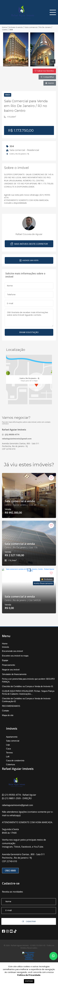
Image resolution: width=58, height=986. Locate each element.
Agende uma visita (30, 260)
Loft (7, 756)
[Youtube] (11, 931)
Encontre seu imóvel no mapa (15, 656)
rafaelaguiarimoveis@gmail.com (16, 439)
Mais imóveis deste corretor (31, 244)
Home (4, 27)
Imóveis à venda (16, 27)
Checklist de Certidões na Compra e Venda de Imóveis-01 (27, 686)
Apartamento (11, 737)
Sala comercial (31, 27)
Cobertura (10, 764)
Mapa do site (7, 715)
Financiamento (8, 665)
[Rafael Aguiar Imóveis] (21, 12)
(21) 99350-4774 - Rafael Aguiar (20, 794)
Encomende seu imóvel (12, 651)
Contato (5, 710)
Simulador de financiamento (14, 674)
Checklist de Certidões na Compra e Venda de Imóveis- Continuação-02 (26, 699)
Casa (8, 748)
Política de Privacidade (28, 975)
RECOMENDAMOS (11, 706)
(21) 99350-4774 (11, 434)
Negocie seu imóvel (10, 669)
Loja (8, 745)
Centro (5, 30)
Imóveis (5, 647)
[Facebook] (3, 931)
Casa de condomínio (15, 760)
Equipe (5, 660)
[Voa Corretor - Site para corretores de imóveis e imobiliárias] (29, 960)
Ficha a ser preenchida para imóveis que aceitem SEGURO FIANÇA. (28, 680)
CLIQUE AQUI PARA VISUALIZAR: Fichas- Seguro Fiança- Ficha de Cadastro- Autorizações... (28, 692)
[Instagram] (7, 931)
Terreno (9, 752)
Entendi (29, 981)
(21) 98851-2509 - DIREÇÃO (18, 798)
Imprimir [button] (51, 83)
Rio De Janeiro (45, 27)
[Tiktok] (15, 931)
